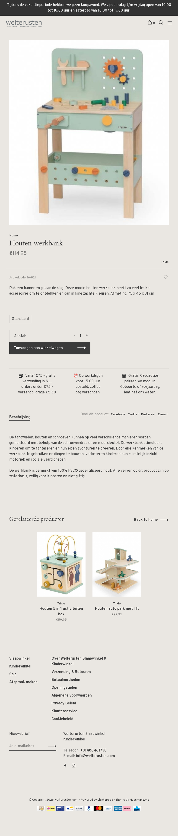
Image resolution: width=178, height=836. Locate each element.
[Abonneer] (50, 746)
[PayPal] (89, 810)
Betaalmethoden (65, 680)
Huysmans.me (139, 800)
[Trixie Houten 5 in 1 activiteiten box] (61, 564)
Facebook (118, 414)
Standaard (20, 319)
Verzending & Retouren (71, 672)
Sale (13, 674)
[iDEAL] (51, 810)
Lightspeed (105, 800)
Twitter (133, 414)
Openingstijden (64, 687)
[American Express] (118, 810)
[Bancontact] (70, 810)
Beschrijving (19, 417)
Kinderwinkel (20, 666)
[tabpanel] (61, 580)
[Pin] (60, 810)
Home (13, 236)
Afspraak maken (23, 682)
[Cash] (41, 810)
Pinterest (148, 414)
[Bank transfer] (79, 810)
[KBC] (137, 810)
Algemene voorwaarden (71, 695)
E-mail (163, 414)
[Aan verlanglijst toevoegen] (166, 278)
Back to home (146, 520)
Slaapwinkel (19, 658)
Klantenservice (64, 711)
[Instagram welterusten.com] (73, 766)
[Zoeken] (161, 23)
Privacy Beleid (63, 703)
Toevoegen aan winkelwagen (38, 348)
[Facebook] (65, 766)
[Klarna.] (127, 810)
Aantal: (20, 336)
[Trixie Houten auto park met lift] (116, 564)
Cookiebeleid (62, 719)
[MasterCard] (98, 810)
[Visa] (108, 810)
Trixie (165, 262)
